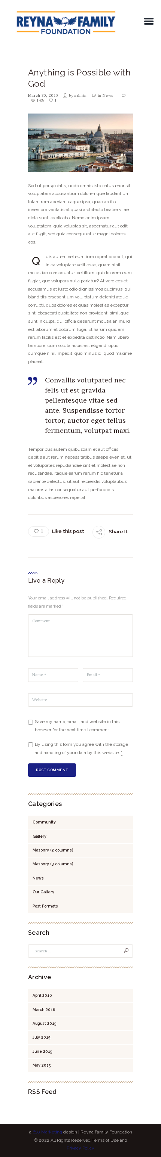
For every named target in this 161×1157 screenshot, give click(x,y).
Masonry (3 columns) (53, 864)
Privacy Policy (80, 1148)
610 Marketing (47, 1132)
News (108, 95)
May (42, 1065)
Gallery (39, 836)
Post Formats (45, 906)
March (44, 1009)
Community (44, 822)
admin (80, 95)
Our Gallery (43, 892)
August (45, 1023)
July (42, 1037)
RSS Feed (42, 1091)
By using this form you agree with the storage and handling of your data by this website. (81, 748)
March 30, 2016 (43, 95)
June (42, 1051)
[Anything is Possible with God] (80, 143)
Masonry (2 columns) (53, 850)
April (42, 995)
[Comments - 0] (125, 95)
